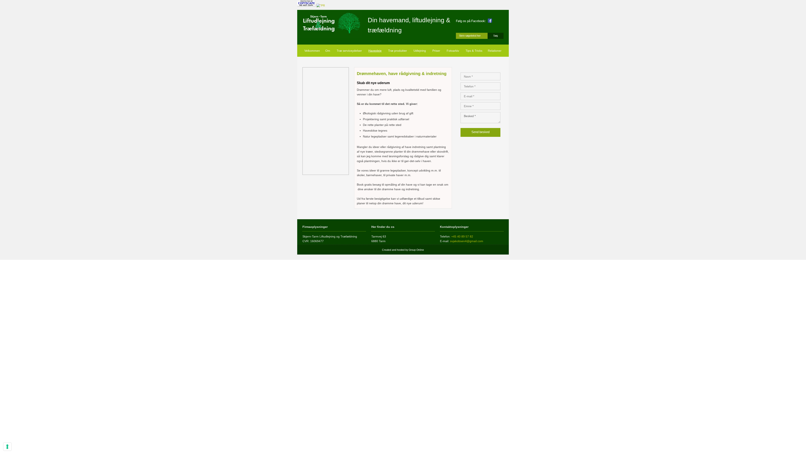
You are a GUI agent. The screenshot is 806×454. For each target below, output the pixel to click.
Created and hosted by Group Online (403, 249)
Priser (436, 50)
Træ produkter (397, 50)
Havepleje (375, 50)
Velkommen (312, 50)
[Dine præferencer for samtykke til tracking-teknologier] (7, 447)
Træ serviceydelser (349, 50)
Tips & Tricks (474, 50)
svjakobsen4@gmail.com (466, 241)
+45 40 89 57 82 (462, 236)
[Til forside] (329, 24)
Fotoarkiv (453, 50)
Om (327, 50)
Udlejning (419, 50)
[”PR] (321, 5)
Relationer (494, 50)
